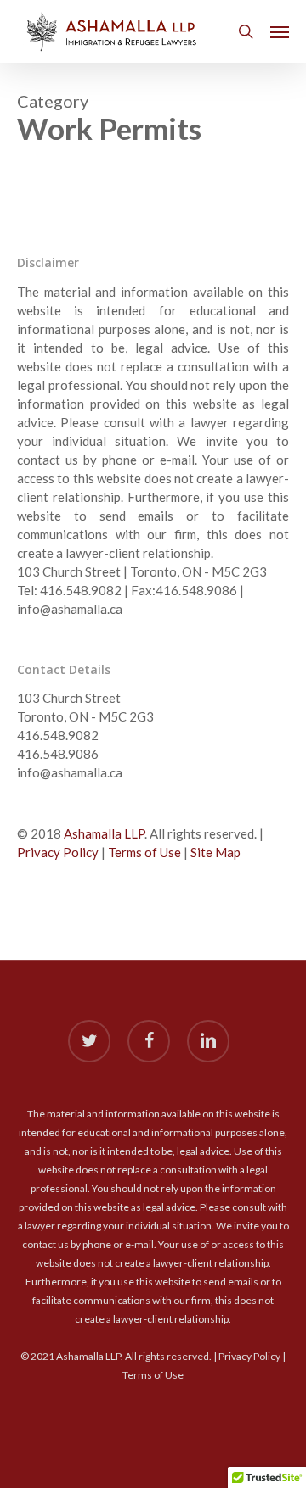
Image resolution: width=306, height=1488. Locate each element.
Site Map (215, 852)
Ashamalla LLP (104, 833)
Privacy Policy (58, 852)
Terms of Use (144, 852)
